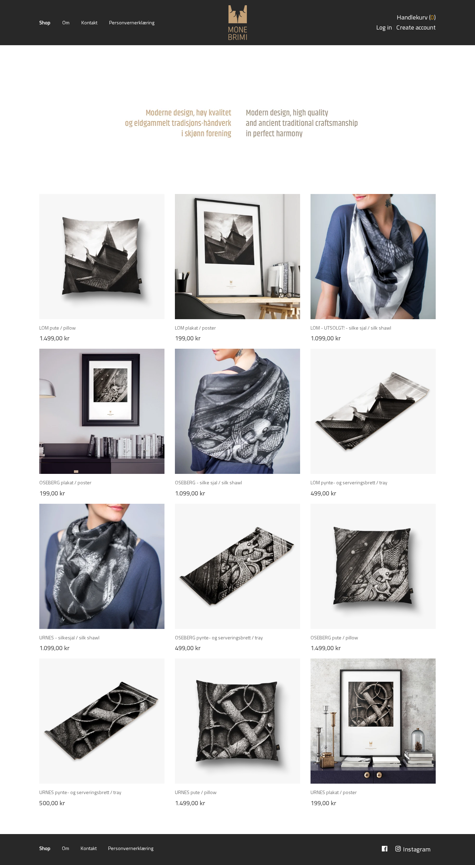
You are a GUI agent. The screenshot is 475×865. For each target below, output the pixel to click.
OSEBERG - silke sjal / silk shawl (208, 482)
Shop (44, 22)
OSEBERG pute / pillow (334, 637)
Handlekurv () (416, 17)
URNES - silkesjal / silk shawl (69, 637)
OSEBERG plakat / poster (65, 482)
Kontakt (89, 22)
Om (66, 22)
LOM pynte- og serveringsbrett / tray (349, 482)
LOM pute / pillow (57, 327)
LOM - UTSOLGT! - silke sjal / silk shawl (351, 327)
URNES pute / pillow (196, 792)
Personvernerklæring (131, 22)
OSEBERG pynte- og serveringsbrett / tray (219, 637)
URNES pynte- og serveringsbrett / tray (80, 792)
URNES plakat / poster (334, 792)
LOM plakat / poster (195, 327)
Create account (416, 27)
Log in (384, 27)
